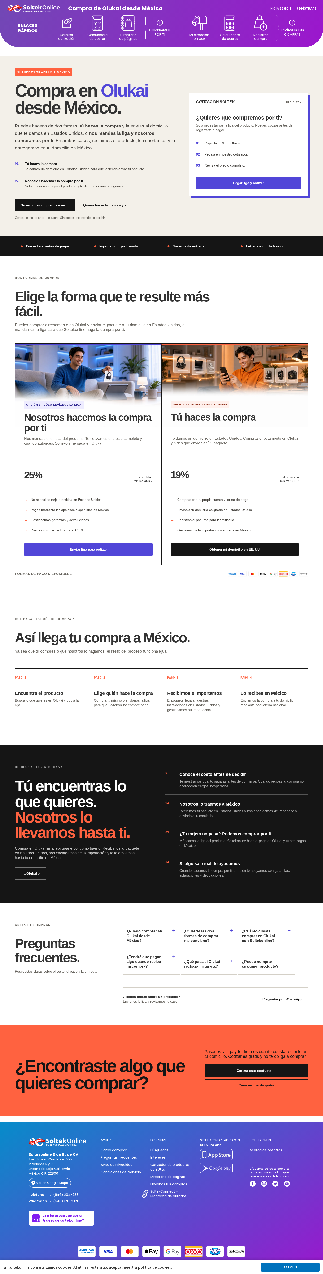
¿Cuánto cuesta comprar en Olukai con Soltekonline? (258, 936)
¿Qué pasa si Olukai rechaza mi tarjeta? (202, 964)
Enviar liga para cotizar (88, 549)
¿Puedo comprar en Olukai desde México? (144, 936)
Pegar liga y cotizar (248, 183)
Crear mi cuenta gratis (256, 1085)
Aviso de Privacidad (116, 1164)
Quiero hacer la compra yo (104, 205)
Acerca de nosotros (266, 1150)
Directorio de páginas (168, 1176)
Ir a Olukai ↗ (31, 873)
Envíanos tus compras (168, 1184)
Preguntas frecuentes (119, 1157)
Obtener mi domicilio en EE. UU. (235, 549)
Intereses (158, 1157)
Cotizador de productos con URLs (170, 1167)
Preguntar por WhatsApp (282, 999)
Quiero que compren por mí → (45, 205)
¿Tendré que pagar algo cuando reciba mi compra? (144, 961)
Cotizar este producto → (256, 1070)
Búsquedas (159, 1150)
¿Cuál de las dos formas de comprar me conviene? (201, 936)
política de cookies (154, 1267)
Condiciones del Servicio (121, 1172)
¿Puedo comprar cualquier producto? (260, 964)
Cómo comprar (114, 1150)
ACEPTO (290, 1267)
